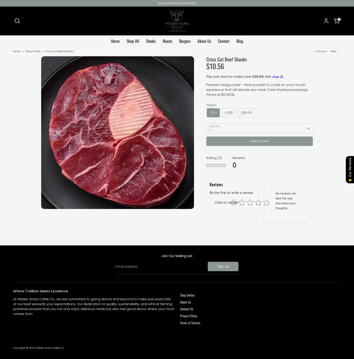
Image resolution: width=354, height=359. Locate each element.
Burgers (185, 41)
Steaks (151, 41)
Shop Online (33, 51)
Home (115, 41)
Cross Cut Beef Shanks (59, 51)
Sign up (223, 266)
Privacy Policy (188, 315)
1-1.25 (229, 112)
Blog (239, 41)
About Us (204, 41)
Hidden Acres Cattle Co (50, 348)
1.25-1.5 (246, 112)
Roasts (167, 41)
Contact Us (186, 308)
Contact (223, 41)
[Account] (326, 21)
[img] (216, 166)
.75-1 (213, 112)
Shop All (133, 41)
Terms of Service (190, 322)
